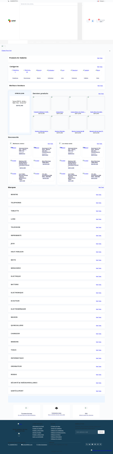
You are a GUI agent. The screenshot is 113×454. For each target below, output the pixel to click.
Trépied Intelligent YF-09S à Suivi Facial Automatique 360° (41, 112)
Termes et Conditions (56, 428)
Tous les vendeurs (76, 42)
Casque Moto (59, 112)
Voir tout (100, 58)
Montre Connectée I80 (78, 131)
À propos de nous (55, 426)
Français (101, 1)
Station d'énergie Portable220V (60, 131)
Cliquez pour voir (7, 50)
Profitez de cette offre (19, 110)
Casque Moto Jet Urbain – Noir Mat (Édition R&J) (78, 112)
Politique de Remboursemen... (58, 432)
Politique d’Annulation (56, 437)
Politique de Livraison (56, 439)
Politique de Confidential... (57, 430)
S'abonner (101, 432)
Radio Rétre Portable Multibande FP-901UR (96, 112)
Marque (38, 42)
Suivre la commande (38, 437)
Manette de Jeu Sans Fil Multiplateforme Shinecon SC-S (96, 131)
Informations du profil (38, 426)
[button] (19, 434)
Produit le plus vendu (38, 430)
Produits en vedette (37, 428)
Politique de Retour (56, 434)
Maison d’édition (63, 42)
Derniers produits (37, 432)
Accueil (32, 42)
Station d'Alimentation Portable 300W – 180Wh (41, 131)
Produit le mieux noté (38, 434)
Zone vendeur (89, 42)
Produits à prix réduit (50, 42)
